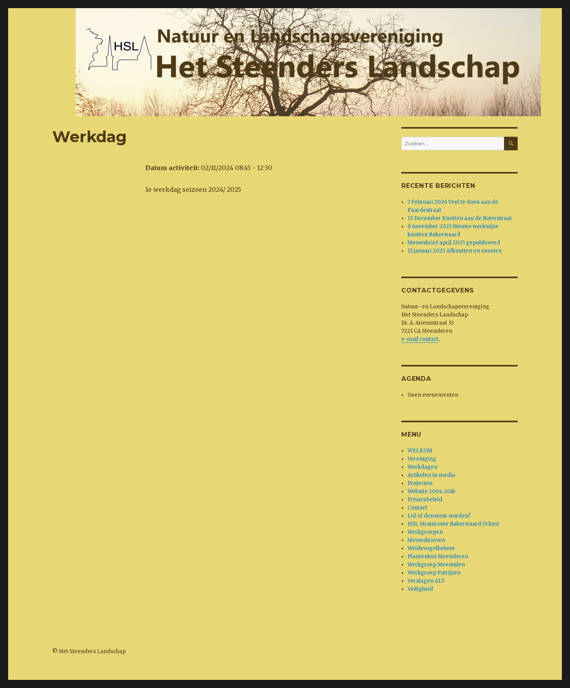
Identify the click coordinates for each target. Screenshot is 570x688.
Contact (417, 507)
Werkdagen (422, 467)
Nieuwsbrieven (426, 540)
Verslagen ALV (426, 581)
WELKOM (420, 450)
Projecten (420, 483)
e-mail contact (420, 339)
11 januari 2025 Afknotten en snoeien (455, 251)
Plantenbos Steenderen (438, 556)
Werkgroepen (425, 532)
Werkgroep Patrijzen (434, 572)
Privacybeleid (425, 499)
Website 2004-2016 (431, 491)
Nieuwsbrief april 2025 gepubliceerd (454, 242)
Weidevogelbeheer (431, 548)
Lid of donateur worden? (439, 516)
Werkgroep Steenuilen (436, 564)
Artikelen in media (431, 475)
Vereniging (422, 459)
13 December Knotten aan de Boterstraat (460, 218)
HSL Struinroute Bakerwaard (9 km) (453, 524)
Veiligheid (420, 589)
